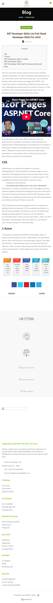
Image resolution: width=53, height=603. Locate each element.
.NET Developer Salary (13, 61)
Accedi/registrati (8, 579)
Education (30, 17)
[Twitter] (20, 284)
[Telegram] (38, 284)
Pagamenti (6, 543)
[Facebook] (14, 284)
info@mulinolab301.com (20, 473)
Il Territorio (6, 488)
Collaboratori (7, 510)
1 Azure (7, 56)
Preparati (6, 527)
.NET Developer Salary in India (16, 59)
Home (21, 17)
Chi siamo (6, 485)
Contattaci (6, 561)
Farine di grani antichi (10, 521)
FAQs (4, 564)
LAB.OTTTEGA (8, 491)
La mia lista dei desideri (11, 585)
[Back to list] (26, 293)
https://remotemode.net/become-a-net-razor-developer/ (24, 185)
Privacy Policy (7, 546)
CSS (5, 54)
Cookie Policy (7, 549)
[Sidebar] (3, 184)
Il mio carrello (7, 582)
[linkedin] (32, 284)
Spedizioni (6, 540)
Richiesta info (7, 567)
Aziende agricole (8, 507)
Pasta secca (6, 525)
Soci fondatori (7, 504)
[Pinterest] (26, 284)
